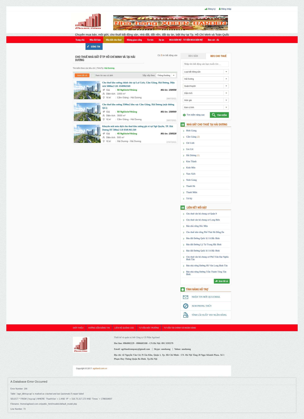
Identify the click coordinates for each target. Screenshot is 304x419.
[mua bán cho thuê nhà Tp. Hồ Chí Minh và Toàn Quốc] (81, 351)
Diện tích (111, 93)
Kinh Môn (190, 167)
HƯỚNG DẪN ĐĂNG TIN (99, 327)
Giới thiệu (78, 327)
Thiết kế (79, 46)
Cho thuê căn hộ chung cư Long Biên (203, 220)
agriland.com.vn (100, 368)
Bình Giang (191, 130)
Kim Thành (191, 161)
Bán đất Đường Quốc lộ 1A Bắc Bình (203, 238)
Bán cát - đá (213, 39)
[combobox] (166, 75)
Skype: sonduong (162, 349)
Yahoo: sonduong (182, 349)
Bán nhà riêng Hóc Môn (197, 226)
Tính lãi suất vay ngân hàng (209, 315)
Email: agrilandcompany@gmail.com (132, 349)
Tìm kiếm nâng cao (195, 115)
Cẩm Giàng (193, 137)
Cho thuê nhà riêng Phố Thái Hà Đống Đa (205, 232)
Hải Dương (193, 155)
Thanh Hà (190, 186)
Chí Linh (190, 143)
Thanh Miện (191, 192)
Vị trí (111, 97)
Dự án (161, 39)
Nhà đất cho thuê (114, 39)
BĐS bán (193, 56)
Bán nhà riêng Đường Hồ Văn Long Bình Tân (207, 265)
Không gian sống (134, 39)
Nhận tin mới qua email (206, 297)
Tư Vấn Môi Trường (149, 327)
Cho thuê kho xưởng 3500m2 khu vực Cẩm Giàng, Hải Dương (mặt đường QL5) (138, 106)
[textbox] (205, 64)
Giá (111, 90)
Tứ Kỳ (189, 198)
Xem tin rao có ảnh (104, 75)
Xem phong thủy (202, 306)
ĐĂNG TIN (95, 46)
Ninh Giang (191, 180)
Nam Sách (190, 174)
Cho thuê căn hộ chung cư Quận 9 (201, 214)
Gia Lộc (189, 149)
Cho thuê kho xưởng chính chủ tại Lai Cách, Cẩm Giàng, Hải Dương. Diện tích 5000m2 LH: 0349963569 (138, 84)
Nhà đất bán (95, 39)
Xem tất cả (82, 75)
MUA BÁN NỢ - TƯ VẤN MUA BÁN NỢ (186, 39)
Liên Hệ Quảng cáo (124, 327)
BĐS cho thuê (218, 56)
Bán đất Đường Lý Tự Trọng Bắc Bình (203, 244)
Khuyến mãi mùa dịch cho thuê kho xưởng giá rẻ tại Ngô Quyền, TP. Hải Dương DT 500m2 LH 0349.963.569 (137, 128)
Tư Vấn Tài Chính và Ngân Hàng (180, 327)
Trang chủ (80, 39)
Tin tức (150, 39)
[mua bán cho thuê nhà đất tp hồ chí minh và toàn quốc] (89, 29)
